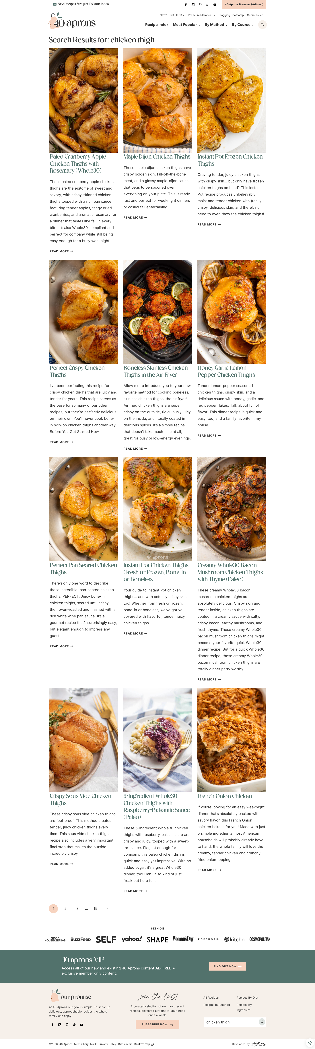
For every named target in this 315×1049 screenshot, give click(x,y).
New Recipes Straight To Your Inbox (83, 4)
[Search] (262, 1021)
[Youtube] (215, 4)
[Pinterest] (200, 4)
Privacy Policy (107, 1044)
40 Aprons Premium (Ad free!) (244, 4)
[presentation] (83, 100)
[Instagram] (193, 4)
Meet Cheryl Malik (85, 1044)
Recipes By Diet (247, 997)
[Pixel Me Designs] (258, 1044)
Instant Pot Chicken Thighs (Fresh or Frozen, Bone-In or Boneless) (156, 573)
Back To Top (142, 1044)
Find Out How (225, 966)
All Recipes (211, 997)
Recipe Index (157, 24)
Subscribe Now (155, 1024)
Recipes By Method (216, 1004)
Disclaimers (125, 1044)
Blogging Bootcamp (231, 15)
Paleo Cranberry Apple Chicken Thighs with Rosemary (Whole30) (78, 164)
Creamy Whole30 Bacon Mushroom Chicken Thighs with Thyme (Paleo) (230, 573)
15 (95, 908)
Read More (61, 251)
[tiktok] (207, 4)
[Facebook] (185, 4)
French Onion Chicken (225, 797)
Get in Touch (255, 15)
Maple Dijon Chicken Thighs (157, 157)
